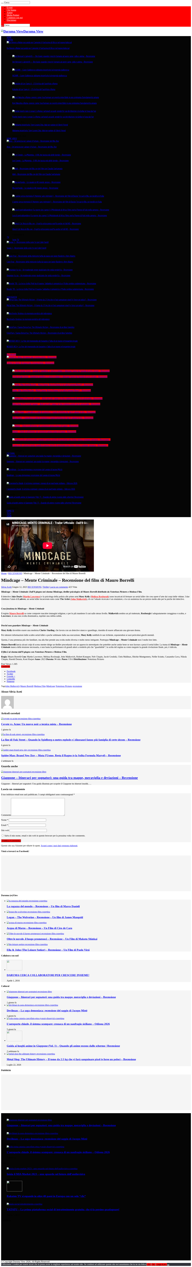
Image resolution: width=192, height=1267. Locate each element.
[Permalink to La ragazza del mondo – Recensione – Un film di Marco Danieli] (27, 901)
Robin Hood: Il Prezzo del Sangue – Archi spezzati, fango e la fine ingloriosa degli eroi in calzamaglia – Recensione (56, 404)
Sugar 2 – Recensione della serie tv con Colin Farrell (26, 248)
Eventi (10, 7)
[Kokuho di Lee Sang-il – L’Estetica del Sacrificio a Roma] (34, 83)
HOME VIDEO (12, 138)
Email (4, 825)
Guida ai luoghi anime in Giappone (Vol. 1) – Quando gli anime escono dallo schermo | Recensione (44, 503)
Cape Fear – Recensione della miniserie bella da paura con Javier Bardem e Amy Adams (40, 261)
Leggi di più (161, 1264)
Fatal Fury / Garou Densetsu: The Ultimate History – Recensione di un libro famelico (39, 333)
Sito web (5, 830)
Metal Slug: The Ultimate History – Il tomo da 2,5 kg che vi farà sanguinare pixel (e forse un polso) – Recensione (50, 305)
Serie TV (15, 239)
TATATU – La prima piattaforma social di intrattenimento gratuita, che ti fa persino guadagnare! (63, 1209)
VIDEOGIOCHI (12, 297)
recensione (77, 686)
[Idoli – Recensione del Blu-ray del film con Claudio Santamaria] (37, 168)
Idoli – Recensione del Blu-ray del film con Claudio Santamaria (36, 174)
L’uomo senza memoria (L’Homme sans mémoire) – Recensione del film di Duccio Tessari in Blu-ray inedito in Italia (57, 201)
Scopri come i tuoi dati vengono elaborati (59, 845)
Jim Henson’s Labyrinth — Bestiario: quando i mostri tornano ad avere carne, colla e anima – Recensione (52, 62)
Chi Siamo (11, 10)
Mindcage (50, 686)
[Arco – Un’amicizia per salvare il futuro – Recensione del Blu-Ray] (33, 141)
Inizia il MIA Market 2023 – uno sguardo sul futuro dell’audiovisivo (46, 1174)
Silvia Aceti (6, 587)
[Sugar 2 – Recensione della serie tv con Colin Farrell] (27, 242)
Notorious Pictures (64, 686)
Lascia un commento (59, 587)
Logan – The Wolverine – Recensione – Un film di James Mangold (45, 917)
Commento (6, 815)
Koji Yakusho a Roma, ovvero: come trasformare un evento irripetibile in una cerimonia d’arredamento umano (54, 103)
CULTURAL (11, 453)
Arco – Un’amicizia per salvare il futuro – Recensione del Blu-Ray (32, 147)
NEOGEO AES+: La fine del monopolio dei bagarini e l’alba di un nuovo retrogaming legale (41, 346)
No (153, 1264)
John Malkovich (12, 686)
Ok (149, 1264)
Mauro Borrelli (16, 613)
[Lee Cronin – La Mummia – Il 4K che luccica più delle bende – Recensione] (41, 155)
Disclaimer (11, 20)
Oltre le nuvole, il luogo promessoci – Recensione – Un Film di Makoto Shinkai (52, 938)
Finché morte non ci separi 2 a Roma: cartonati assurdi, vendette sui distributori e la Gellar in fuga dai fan (53, 116)
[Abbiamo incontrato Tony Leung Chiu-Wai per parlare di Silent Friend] (40, 124)
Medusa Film (40, 686)
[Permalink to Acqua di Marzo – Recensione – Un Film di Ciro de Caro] (27, 922)
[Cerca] (2, 3)
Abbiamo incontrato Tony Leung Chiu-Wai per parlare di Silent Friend (39, 130)
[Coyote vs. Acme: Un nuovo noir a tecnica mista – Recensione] (32, 357)
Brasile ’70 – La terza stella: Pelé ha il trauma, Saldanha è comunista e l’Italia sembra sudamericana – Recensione (50, 289)
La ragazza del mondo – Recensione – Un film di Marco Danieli (43, 906)
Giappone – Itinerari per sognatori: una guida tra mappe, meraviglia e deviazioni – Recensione (43, 461)
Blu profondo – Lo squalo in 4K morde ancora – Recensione (35, 188)
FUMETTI (10, 511)
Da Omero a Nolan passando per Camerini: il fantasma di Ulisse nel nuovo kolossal (38, 48)
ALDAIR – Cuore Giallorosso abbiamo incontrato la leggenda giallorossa (39, 75)
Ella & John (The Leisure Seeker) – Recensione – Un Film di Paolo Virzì (48, 949)
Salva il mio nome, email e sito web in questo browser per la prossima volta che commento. (44, 835)
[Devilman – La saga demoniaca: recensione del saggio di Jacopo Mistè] (34, 469)
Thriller (45, 587)
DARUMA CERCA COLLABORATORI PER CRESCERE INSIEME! (48, 975)
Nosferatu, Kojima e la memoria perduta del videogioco (28, 319)
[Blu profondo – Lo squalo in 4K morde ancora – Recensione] (36, 182)
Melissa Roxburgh (100, 596)
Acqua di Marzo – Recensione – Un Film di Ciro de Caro (39, 928)
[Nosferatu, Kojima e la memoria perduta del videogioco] (29, 313)
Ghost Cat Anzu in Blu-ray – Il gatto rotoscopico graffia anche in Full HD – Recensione (45, 229)
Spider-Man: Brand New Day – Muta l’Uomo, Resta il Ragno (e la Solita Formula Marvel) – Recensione (51, 390)
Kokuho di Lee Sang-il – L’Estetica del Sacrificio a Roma (33, 89)
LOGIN (9, 516)
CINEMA (10, 40)
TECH (9, 513)
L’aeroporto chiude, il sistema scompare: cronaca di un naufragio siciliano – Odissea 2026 (41, 489)
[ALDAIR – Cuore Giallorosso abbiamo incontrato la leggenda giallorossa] (40, 70)
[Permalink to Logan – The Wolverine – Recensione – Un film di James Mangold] (28, 912)
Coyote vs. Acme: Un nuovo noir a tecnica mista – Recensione (30, 363)
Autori (10, 12)
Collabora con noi (15, 17)
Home (4, 573)
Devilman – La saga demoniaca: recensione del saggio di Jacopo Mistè (33, 475)
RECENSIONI (11, 354)
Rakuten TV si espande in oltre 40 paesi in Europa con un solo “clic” (46, 1196)
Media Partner (13, 15)
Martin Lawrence (31, 596)
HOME (9, 37)
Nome (4, 820)
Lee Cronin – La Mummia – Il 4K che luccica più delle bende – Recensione (40, 160)
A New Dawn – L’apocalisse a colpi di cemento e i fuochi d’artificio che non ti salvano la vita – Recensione (52, 418)
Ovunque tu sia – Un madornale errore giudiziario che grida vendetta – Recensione (38, 275)
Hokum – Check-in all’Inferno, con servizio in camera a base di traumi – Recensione (44, 431)
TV (8, 237)
